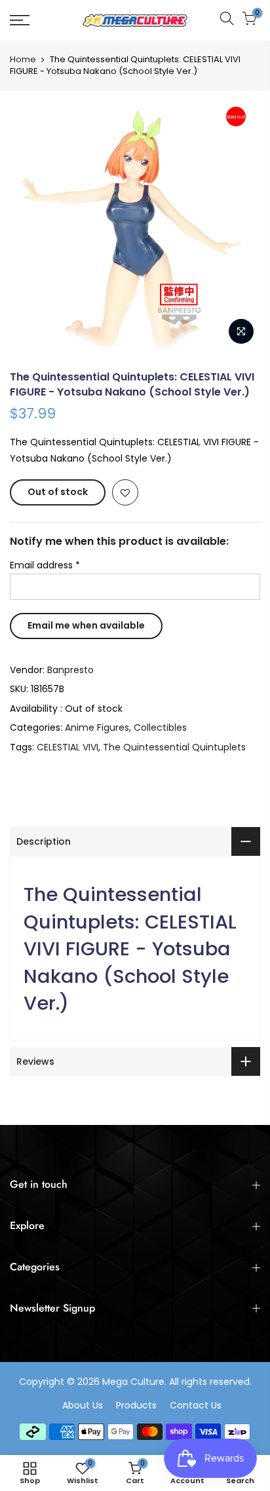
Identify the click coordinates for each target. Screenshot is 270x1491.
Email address (45, 565)
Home (23, 59)
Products (136, 1405)
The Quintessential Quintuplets (174, 747)
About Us (82, 1405)
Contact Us (196, 1405)
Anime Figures (97, 727)
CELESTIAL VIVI (67, 747)
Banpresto (70, 669)
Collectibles (160, 727)
